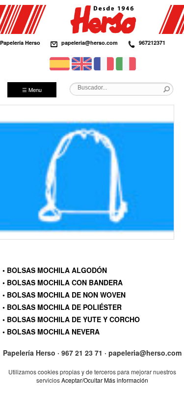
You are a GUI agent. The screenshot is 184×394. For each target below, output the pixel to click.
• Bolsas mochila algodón (54, 270)
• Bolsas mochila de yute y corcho (71, 319)
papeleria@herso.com (89, 42)
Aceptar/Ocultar (82, 380)
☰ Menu (32, 89)
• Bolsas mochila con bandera (62, 282)
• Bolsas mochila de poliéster (62, 307)
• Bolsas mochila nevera (51, 331)
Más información (126, 380)
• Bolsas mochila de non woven (64, 295)
